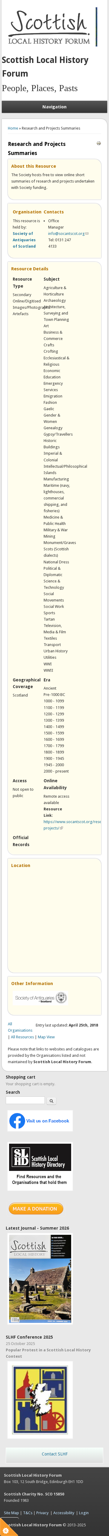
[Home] (50, 47)
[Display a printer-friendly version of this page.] (98, 142)
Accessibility (63, 1513)
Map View (46, 1037)
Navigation (54, 107)
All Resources (22, 1037)
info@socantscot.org (68, 233)
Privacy (42, 1513)
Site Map (11, 1513)
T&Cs (27, 1513)
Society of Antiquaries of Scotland (24, 240)
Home (13, 128)
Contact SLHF (55, 1454)
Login (84, 1513)
